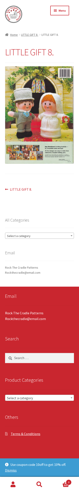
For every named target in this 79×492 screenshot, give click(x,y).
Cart (61, 481)
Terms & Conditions (25, 434)
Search (39, 484)
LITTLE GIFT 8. (29, 35)
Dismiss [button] (11, 470)
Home (14, 35)
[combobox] (39, 236)
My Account (13, 484)
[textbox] (39, 236)
